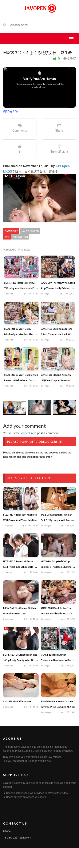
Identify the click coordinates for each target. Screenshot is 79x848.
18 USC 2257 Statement (17, 837)
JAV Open (63, 166)
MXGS (7, 171)
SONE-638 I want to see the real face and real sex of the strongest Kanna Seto (57, 613)
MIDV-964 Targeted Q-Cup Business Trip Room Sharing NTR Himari (56, 567)
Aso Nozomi (20, 236)
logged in (27, 433)
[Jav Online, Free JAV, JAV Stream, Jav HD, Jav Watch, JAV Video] (40, 8)
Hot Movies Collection (28, 478)
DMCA (7, 831)
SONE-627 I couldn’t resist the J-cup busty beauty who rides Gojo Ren (20, 660)
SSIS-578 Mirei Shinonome (17, 701)
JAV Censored (30, 231)
